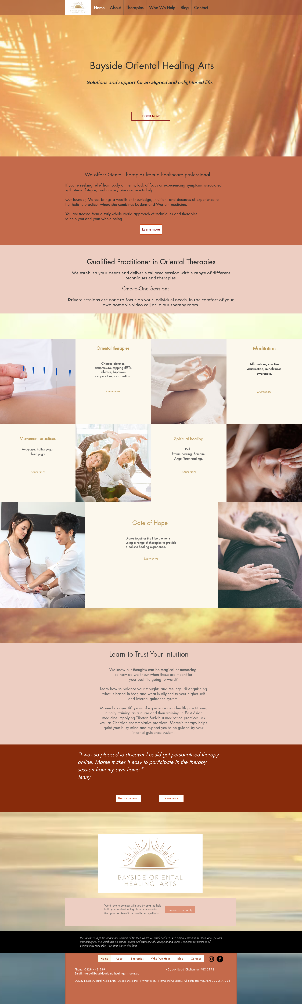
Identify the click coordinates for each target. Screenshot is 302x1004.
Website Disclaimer (128, 980)
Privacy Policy (149, 980)
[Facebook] (220, 959)
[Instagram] (211, 959)
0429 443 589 (94, 969)
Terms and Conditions (171, 980)
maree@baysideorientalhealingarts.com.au (111, 973)
